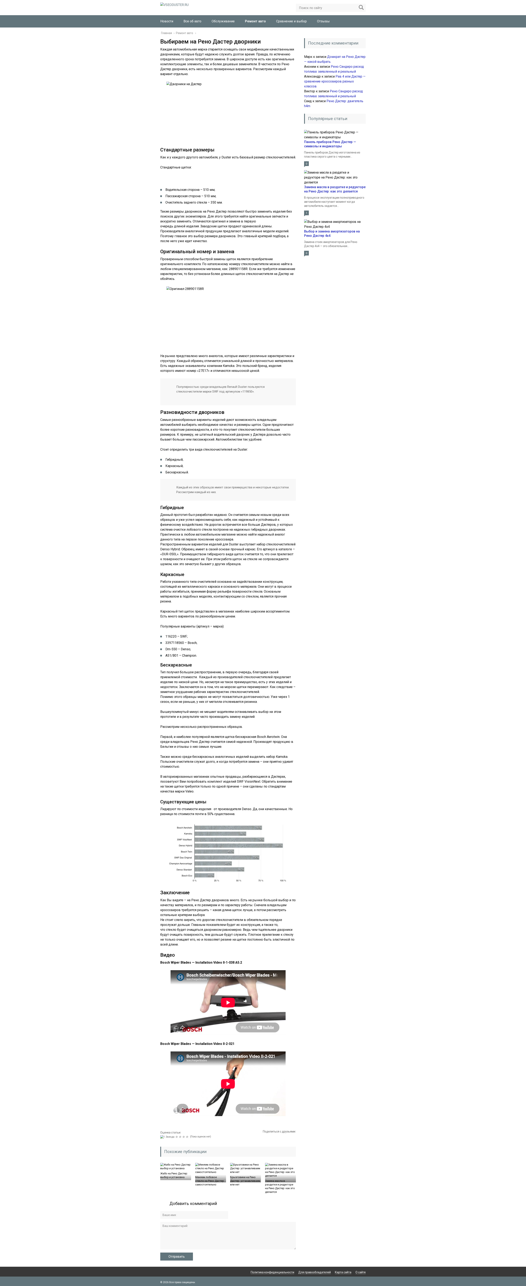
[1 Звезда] (167, 1136)
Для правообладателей (314, 1272)
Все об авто (192, 21)
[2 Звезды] (177, 1137)
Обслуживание (223, 21)
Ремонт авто (255, 21)
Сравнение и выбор (291, 21)
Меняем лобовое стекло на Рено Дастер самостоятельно (209, 1181)
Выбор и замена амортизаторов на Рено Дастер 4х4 (332, 233)
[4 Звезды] (184, 1137)
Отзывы (323, 21)
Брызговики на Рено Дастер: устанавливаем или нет (245, 1181)
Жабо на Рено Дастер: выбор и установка (174, 1175)
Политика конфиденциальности (272, 1272)
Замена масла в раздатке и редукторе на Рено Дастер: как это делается (280, 1186)
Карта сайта (343, 1272)
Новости (166, 21)
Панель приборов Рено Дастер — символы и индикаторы (330, 144)
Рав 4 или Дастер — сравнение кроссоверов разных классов (335, 81)
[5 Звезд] (187, 1137)
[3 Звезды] (180, 1137)
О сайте (360, 1272)
